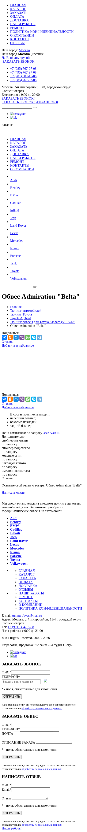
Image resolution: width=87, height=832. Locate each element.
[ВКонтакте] (4, 337)
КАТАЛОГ (18, 9)
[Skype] (33, 337)
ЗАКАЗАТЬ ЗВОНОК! (19, 61)
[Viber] (21, 337)
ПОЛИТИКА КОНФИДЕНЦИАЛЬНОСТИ (42, 31)
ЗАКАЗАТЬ (18, 12)
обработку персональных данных (42, 708)
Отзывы (7, 341)
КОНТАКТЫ (19, 39)
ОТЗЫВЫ (17, 43)
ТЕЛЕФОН (11, 676)
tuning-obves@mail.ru (27, 615)
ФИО (6, 672)
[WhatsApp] (27, 337)
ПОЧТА (8, 733)
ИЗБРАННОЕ (46, 102)
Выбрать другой (18, 57)
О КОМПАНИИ (22, 35)
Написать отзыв (13, 492)
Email (6, 789)
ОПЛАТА (17, 16)
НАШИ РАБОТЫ (22, 24)
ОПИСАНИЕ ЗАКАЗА (19, 742)
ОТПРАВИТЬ (11, 696)
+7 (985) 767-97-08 (23, 68)
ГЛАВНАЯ (18, 5)
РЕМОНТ (17, 28)
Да (3, 57)
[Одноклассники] (10, 337)
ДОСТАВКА (19, 20)
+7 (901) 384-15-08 (23, 76)
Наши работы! (12, 828)
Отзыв (7, 798)
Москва (24, 50)
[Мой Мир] (16, 337)
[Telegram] (39, 337)
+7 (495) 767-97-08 (23, 72)
